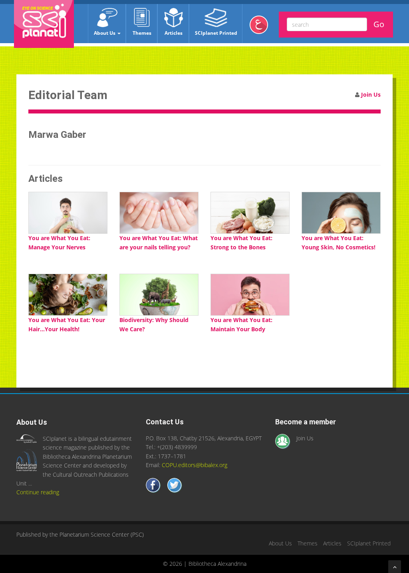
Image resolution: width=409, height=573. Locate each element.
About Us (105, 33)
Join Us (371, 94)
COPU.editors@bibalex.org (194, 465)
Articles (174, 33)
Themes (142, 33)
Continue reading (37, 492)
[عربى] (262, 28)
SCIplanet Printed (216, 33)
